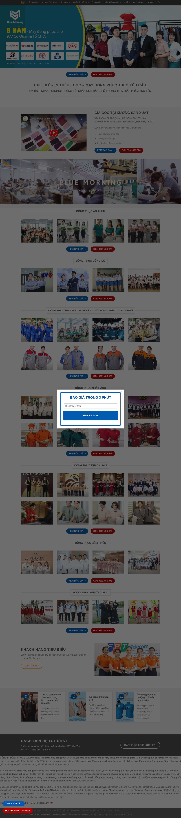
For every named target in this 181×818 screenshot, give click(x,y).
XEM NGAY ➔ (90, 415)
